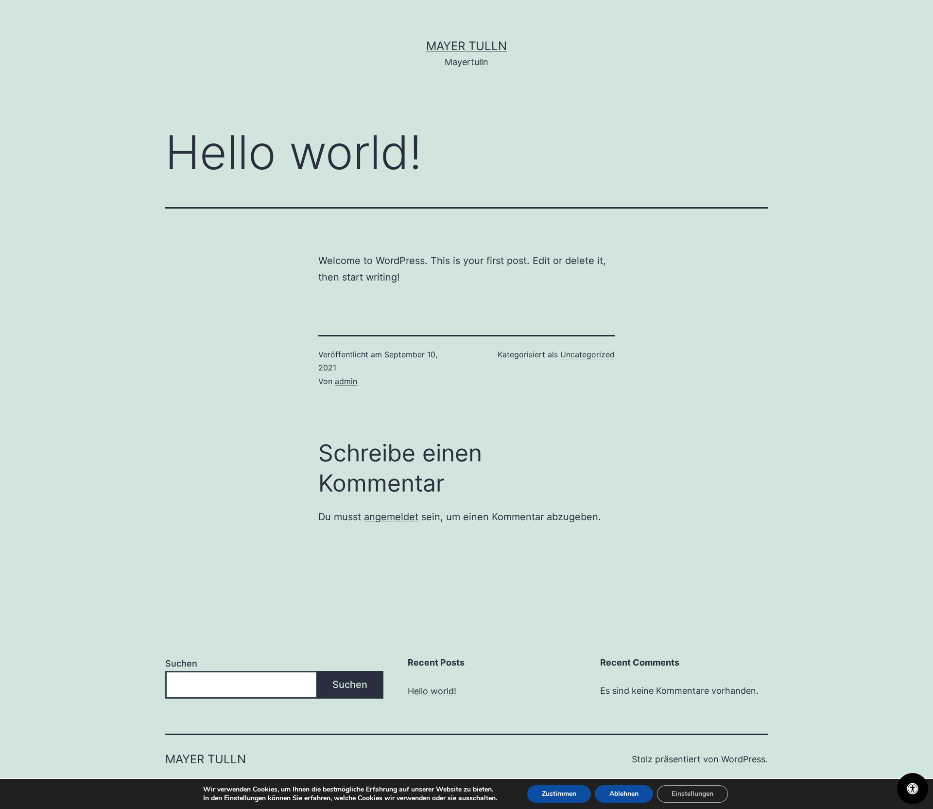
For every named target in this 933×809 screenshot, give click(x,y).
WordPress (743, 759)
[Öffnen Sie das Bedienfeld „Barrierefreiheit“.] (912, 788)
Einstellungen (245, 798)
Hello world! (432, 691)
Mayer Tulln (466, 46)
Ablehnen (624, 793)
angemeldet (391, 517)
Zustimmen (559, 793)
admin (346, 381)
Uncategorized (587, 354)
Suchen (181, 663)
